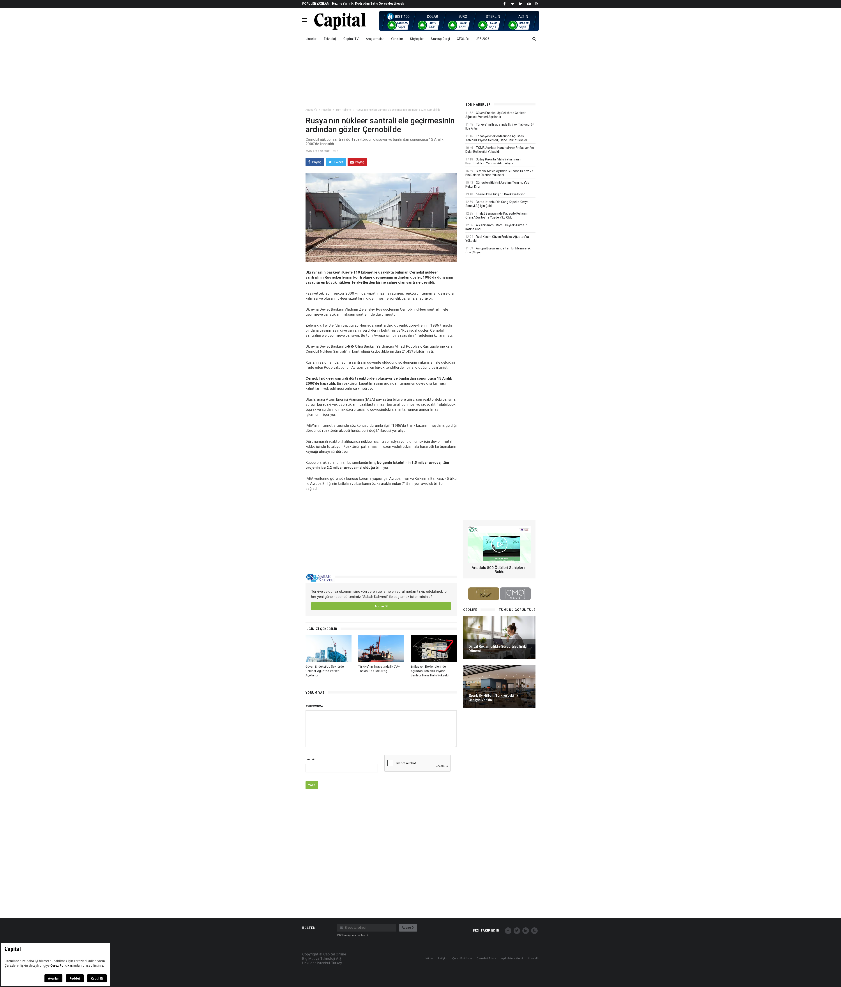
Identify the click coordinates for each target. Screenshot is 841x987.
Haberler (326, 109)
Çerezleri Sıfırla (486, 958)
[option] (395, 3)
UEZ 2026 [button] (482, 39)
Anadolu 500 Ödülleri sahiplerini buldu (499, 569)
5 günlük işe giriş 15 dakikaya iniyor (500, 194)
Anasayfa (311, 109)
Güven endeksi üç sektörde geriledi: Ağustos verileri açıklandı (325, 671)
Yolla (311, 785)
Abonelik (533, 958)
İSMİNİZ (311, 759)
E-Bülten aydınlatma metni (352, 935)
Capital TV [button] (351, 39)
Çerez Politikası (462, 958)
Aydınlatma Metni (512, 958)
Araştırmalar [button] (375, 39)
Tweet (338, 162)
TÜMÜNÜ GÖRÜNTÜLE (517, 610)
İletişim (442, 958)
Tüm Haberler (344, 109)
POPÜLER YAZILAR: (316, 3)
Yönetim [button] (397, 39)
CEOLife (463, 39)
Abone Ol (381, 606)
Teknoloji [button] (329, 39)
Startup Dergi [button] (440, 39)
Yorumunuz (314, 705)
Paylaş (316, 162)
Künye (429, 958)
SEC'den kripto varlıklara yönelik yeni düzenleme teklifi (373, 3)
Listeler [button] (311, 39)
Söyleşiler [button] (417, 39)
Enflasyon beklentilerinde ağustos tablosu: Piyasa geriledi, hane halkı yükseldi (430, 671)
